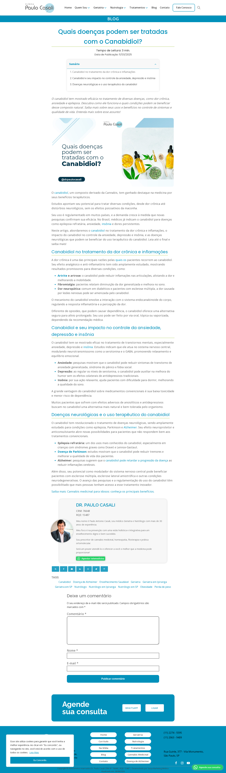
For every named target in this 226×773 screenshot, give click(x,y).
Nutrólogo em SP (128, 587)
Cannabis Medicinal (138, 754)
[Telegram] (96, 569)
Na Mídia (103, 748)
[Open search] (198, 7)
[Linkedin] (80, 569)
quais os (120, 260)
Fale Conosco (184, 7)
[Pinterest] (104, 569)
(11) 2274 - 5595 (173, 732)
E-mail (72, 663)
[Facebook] (63, 569)
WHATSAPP (131, 707)
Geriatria (138, 734)
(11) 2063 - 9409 (173, 737)
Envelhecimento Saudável (114, 582)
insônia (106, 224)
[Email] (71, 569)
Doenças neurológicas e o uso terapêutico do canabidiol (104, 84)
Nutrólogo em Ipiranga (102, 587)
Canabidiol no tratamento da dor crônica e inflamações (103, 72)
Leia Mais (34, 752)
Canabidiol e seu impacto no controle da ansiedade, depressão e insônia (113, 78)
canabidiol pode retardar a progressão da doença (137, 460)
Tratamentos (138, 748)
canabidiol (61, 192)
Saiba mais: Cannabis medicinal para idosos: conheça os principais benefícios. (103, 491)
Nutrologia (138, 741)
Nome (72, 650)
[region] (40, 751)
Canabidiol (65, 582)
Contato (165, 7)
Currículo (103, 741)
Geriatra (135, 582)
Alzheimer (130, 427)
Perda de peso (163, 587)
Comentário (76, 614)
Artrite (62, 275)
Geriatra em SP (63, 587)
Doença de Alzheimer (85, 582)
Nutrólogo (80, 587)
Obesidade (146, 587)
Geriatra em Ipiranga (155, 582)
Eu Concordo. (40, 760)
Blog (154, 7)
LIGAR (154, 707)
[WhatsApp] (88, 569)
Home (68, 7)
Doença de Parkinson (72, 451)
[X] (55, 569)
